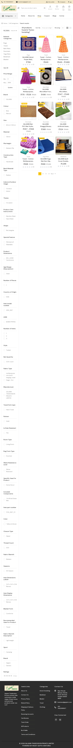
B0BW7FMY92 (10, 322)
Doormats (7, 51)
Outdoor (9, 189)
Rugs (5, 43)
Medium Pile (10, 148)
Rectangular (10, 230)
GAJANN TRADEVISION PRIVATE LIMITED (10, 395)
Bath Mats (7, 49)
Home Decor (10, 485)
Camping (9, 652)
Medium (8, 559)
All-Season (9, 571)
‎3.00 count (10, 362)
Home (23, 16)
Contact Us (63, 16)
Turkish (8, 350)
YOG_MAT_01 (10, 512)
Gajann (8, 663)
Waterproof (10, 242)
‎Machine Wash (11, 216)
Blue (7, 111)
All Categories (13, 23)
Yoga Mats (7, 54)
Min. (5, 79)
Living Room (10, 444)
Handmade (9, 162)
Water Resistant (9, 470)
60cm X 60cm (11, 125)
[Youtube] (56, 719)
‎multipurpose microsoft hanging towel (10, 375)
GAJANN (9, 99)
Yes (7, 433)
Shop (39, 16)
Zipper (8, 536)
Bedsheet (7, 57)
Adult (8, 274)
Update (10, 87)
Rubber (8, 175)
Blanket (6, 59)
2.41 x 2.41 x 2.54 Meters (11, 585)
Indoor (8, 191)
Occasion (9, 203)
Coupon (47, 16)
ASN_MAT (9, 310)
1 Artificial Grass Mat (11, 500)
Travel (8, 627)
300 (7, 548)
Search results (24, 23)
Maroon (8, 113)
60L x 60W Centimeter (10, 259)
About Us (31, 16)
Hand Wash (9, 219)
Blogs (54, 16)
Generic (8, 666)
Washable (9, 245)
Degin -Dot (9, 380)
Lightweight (10, 640)
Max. (5, 83)
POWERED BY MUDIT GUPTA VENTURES (36, 746)
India (7, 297)
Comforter (9, 614)
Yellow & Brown (12, 524)
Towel (6, 46)
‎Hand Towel (10, 410)
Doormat (9, 456)
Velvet (8, 137)
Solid (7, 421)
